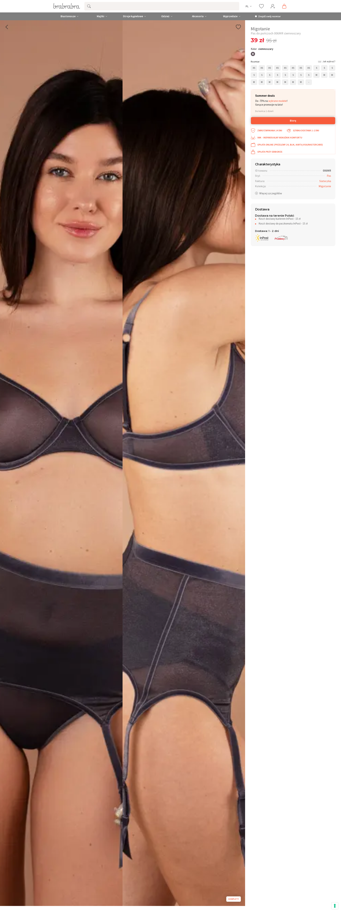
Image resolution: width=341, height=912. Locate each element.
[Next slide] (239, 463)
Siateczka (325, 181)
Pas (329, 175)
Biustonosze (68, 16)
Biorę (293, 120)
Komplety (233, 899)
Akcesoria (198, 16)
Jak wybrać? (329, 61)
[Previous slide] (6, 463)
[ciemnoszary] (253, 54)
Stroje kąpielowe (133, 16)
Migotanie (325, 186)
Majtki (100, 16)
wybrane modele (277, 101)
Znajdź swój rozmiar (269, 16)
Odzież (165, 16)
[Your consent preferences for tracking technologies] (334, 905)
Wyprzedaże (230, 16)
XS (254, 67)
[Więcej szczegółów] (268, 193)
